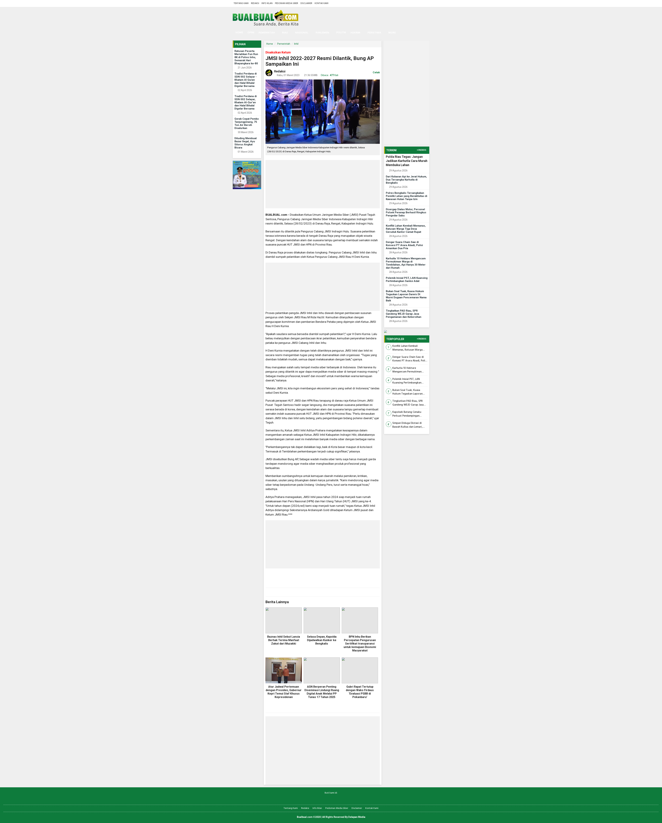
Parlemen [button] (322, 33)
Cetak (376, 72)
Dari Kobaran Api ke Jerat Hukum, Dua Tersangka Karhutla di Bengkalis (406, 179)
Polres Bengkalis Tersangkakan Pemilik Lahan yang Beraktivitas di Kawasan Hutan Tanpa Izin (406, 196)
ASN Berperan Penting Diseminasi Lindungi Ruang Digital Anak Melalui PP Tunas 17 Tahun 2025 (321, 692)
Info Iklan (267, 3)
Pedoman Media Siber (286, 3)
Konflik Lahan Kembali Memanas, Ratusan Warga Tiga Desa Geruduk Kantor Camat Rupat (406, 228)
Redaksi (255, 3)
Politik (341, 32)
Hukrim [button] (355, 33)
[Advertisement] (322, 184)
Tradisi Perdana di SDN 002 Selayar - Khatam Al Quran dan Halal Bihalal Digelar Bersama (245, 80)
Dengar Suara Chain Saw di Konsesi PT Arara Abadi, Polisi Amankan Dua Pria (404, 245)
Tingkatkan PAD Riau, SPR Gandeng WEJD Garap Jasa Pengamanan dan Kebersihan (403, 313)
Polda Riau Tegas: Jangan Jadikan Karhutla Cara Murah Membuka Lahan (406, 161)
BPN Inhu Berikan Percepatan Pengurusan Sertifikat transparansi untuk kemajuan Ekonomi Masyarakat (360, 643)
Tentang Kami (241, 3)
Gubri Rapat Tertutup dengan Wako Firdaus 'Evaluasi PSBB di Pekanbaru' (360, 692)
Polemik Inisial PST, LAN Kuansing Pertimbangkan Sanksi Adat (407, 279)
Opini (250, 32)
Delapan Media (356, 817)
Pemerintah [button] (267, 33)
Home (239, 32)
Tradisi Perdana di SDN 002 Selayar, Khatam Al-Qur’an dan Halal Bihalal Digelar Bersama (245, 102)
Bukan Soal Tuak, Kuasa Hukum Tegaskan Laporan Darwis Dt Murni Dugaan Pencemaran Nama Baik (406, 296)
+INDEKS (421, 150)
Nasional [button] (301, 33)
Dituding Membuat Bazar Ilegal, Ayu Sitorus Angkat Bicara (245, 143)
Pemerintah (283, 43)
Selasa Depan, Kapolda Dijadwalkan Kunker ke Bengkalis (322, 640)
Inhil (296, 43)
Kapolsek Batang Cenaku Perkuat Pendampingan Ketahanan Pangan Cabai (406, 414)
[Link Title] (319, 799)
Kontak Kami (321, 3)
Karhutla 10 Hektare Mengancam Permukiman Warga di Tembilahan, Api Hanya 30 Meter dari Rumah (406, 263)
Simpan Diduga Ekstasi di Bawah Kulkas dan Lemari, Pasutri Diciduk (407, 425)
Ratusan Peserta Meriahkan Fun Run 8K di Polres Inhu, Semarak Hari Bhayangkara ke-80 (246, 57)
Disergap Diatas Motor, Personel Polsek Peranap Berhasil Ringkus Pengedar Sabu (406, 212)
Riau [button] (285, 33)
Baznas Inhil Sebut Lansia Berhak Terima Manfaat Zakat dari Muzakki (283, 640)
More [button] (392, 33)
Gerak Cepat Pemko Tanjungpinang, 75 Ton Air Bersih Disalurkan (246, 123)
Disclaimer (306, 3)
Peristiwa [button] (374, 33)
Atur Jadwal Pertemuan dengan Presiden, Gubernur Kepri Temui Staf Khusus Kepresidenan (284, 692)
